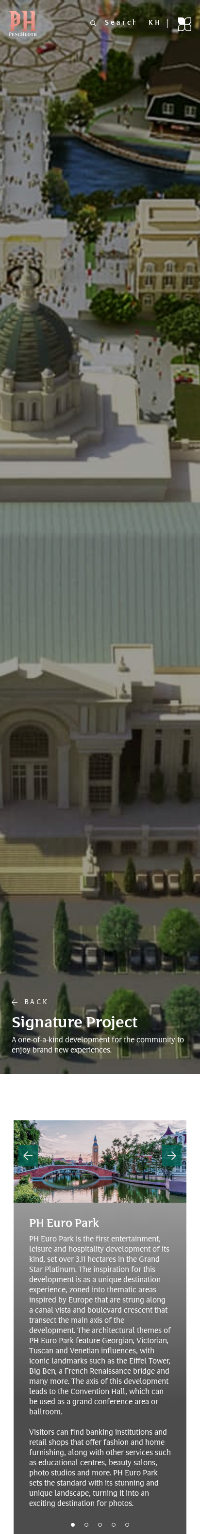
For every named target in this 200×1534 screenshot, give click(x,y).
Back (33, 1002)
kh (155, 23)
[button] (28, 1155)
